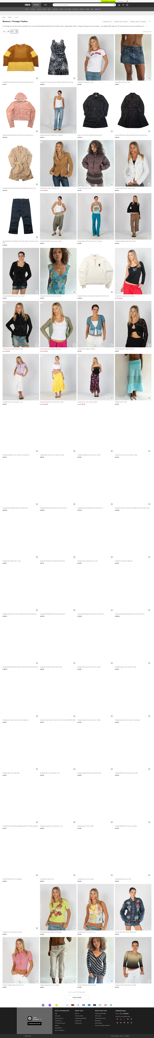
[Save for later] (37, 78)
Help (56, 1013)
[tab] (27, 9)
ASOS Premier (58, 1020)
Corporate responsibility (80, 1018)
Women (10, 17)
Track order (57, 1016)
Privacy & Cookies (115, 1036)
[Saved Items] (123, 4)
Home (4, 17)
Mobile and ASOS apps (100, 1013)
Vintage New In (107, 21)
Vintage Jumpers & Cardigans (138, 21)
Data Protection (58, 1028)
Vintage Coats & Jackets (121, 21)
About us (77, 1013)
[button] (117, 1019)
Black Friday (98, 1020)
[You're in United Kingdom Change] (127, 1)
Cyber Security (78, 1023)
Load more (77, 997)
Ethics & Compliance (60, 1030)
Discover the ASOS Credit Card (102, 1025)
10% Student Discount (60, 1023)
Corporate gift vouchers (100, 1018)
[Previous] (101, 21)
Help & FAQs (121, 1)
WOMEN (36, 5)
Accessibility (126, 1036)
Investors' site (78, 1020)
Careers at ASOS (79, 1016)
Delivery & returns (59, 1018)
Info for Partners (98, 1023)
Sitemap (57, 1025)
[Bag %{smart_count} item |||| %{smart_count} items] (127, 4)
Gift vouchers (98, 1016)
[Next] (150, 21)
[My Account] (119, 4)
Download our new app (108, 1)
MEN (45, 5)
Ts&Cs (121, 1036)
